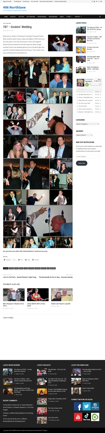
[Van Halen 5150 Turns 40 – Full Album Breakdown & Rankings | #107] (42, 379)
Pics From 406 (34, 1)
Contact (77, 16)
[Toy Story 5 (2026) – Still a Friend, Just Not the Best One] (81, 37)
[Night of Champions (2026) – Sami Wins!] (81, 67)
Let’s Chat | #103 (53, 417)
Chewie (5, 413)
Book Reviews (53, 16)
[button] (26, 72)
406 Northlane (14, 7)
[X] (97, 1)
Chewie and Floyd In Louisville (60, 304)
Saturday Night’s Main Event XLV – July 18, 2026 (93, 58)
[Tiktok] (101, 1)
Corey (16, 268)
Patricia (44, 268)
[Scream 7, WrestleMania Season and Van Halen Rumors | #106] (42, 390)
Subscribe (81, 163)
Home (6, 16)
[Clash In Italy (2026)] (76, 389)
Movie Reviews (42, 16)
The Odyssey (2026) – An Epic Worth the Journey (94, 28)
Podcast (13, 16)
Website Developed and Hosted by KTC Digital (34, 430)
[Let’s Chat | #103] (42, 418)
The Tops (21, 16)
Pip (48, 268)
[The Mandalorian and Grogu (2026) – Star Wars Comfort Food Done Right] (8, 389)
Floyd (25, 268)
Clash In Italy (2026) (88, 388)
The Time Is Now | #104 (55, 408)
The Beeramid (17, 1)
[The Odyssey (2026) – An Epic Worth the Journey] (81, 28)
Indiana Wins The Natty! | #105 (57, 399)
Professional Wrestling (60, 1)
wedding (53, 268)
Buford (11, 268)
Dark (21, 268)
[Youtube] (94, 1)
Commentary (26, 1)
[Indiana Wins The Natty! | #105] (42, 399)
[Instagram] (99, 1)
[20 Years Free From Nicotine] (81, 48)
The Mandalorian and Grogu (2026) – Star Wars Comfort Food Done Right (24, 390)
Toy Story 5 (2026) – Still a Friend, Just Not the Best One (94, 38)
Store (68, 16)
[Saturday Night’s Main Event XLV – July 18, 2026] (81, 57)
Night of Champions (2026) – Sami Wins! (93, 68)
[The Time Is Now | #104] (42, 408)
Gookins (31, 268)
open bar (37, 268)
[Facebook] (92, 1)
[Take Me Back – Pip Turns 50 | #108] (42, 370)
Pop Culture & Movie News (46, 1)
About (62, 16)
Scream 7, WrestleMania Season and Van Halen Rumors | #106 (57, 390)
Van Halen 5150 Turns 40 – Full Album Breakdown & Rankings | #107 (57, 380)
